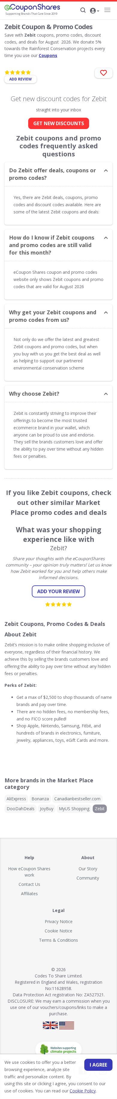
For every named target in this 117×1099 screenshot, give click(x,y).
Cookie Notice (58, 931)
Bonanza (40, 799)
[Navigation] (107, 9)
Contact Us (29, 884)
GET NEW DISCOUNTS (58, 123)
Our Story (88, 868)
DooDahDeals (20, 808)
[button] (94, 11)
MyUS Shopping (74, 808)
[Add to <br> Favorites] (103, 73)
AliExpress (16, 799)
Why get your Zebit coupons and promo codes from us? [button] (52, 316)
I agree (98, 1064)
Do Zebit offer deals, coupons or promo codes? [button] (52, 174)
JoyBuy (46, 808)
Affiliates (29, 893)
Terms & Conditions (58, 940)
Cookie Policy (83, 1091)
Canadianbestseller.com (77, 799)
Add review (20, 79)
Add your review (58, 591)
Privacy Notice (59, 921)
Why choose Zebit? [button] (34, 393)
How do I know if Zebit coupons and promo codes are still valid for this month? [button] (51, 245)
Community (87, 878)
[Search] (83, 10)
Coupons (48, 55)
